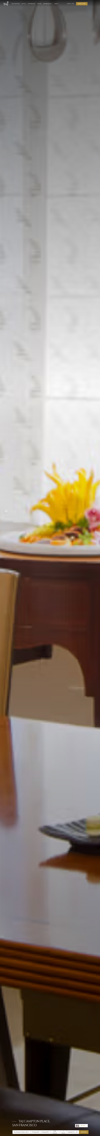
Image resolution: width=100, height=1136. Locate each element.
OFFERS (39, 3)
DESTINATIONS (16, 3)
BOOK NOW (83, 1132)
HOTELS (24, 3)
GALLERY (83, 1125)
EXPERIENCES (31, 3)
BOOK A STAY (81, 3)
